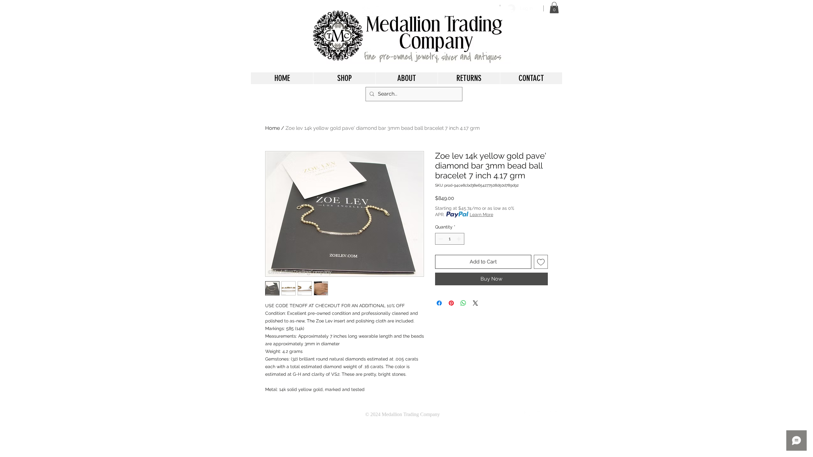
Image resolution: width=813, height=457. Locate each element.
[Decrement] (440, 238)
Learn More (481, 214)
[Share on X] (475, 303)
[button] (554, 7)
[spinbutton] (449, 238)
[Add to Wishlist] (541, 262)
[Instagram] (553, 414)
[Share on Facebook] (439, 303)
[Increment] (459, 238)
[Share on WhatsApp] (463, 303)
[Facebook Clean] (528, 414)
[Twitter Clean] (540, 414)
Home (272, 128)
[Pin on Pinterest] (451, 303)
